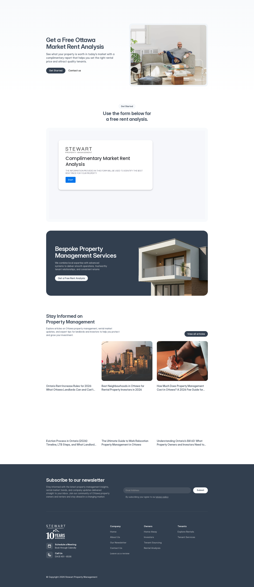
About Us (115, 537)
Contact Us (116, 548)
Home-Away (150, 531)
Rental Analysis (152, 548)
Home (113, 531)
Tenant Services (186, 537)
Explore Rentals (186, 531)
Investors (149, 537)
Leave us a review (119, 553)
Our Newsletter (118, 542)
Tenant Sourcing (153, 542)
